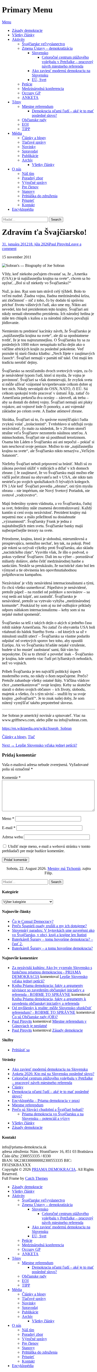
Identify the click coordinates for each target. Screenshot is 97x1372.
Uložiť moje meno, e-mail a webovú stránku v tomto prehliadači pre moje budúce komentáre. (46, 848)
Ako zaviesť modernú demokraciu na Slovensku (50, 1069)
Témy (16, 102)
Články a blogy (34, 138)
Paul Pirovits (59, 244)
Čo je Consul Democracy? (32, 921)
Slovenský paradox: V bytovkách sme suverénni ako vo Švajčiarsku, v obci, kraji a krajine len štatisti (53, 932)
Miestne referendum (37, 106)
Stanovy (28, 191)
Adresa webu (12, 837)
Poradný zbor (32, 178)
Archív (27, 160)
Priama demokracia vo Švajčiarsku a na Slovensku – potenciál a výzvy (53, 1116)
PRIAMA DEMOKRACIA (54, 1169)
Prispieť (28, 200)
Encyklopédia (23, 209)
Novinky (29, 147)
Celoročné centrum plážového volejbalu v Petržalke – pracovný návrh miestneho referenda (67, 61)
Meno (8, 818)
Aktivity (18, 39)
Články (17, 1087)
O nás (16, 169)
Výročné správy (34, 182)
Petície (27, 84)
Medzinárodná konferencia (43, 88)
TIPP (26, 129)
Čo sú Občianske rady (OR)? (35, 1017)
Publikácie (30, 156)
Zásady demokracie (27, 30)
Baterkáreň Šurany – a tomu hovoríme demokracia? (52, 948)
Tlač (31, 737)
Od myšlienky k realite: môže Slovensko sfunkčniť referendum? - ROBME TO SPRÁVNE (52, 1010)
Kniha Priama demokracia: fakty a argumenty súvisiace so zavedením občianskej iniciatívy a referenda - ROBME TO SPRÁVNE (48, 990)
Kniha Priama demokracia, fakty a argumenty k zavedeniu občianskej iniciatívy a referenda (49, 1001)
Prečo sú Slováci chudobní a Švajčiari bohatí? (48, 1109)
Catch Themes (36, 1178)
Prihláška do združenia (39, 196)
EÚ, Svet (39, 80)
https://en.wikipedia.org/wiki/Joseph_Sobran (37, 728)
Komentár (11, 777)
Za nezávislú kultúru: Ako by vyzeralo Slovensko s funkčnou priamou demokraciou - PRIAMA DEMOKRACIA (52, 972)
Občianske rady (34, 120)
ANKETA (30, 97)
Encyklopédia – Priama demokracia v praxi (46, 1100)
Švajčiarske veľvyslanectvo (43, 44)
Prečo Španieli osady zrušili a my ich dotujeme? (49, 926)
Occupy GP (31, 93)
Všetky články (23, 35)
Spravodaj (30, 151)
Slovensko (40, 53)
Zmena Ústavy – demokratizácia (47, 48)
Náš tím (28, 173)
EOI (25, 124)
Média (17, 133)
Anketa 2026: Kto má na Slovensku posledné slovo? (53, 1074)
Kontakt (28, 205)
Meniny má (64, 868)
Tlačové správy (34, 142)
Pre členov (30, 187)
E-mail (8, 828)
